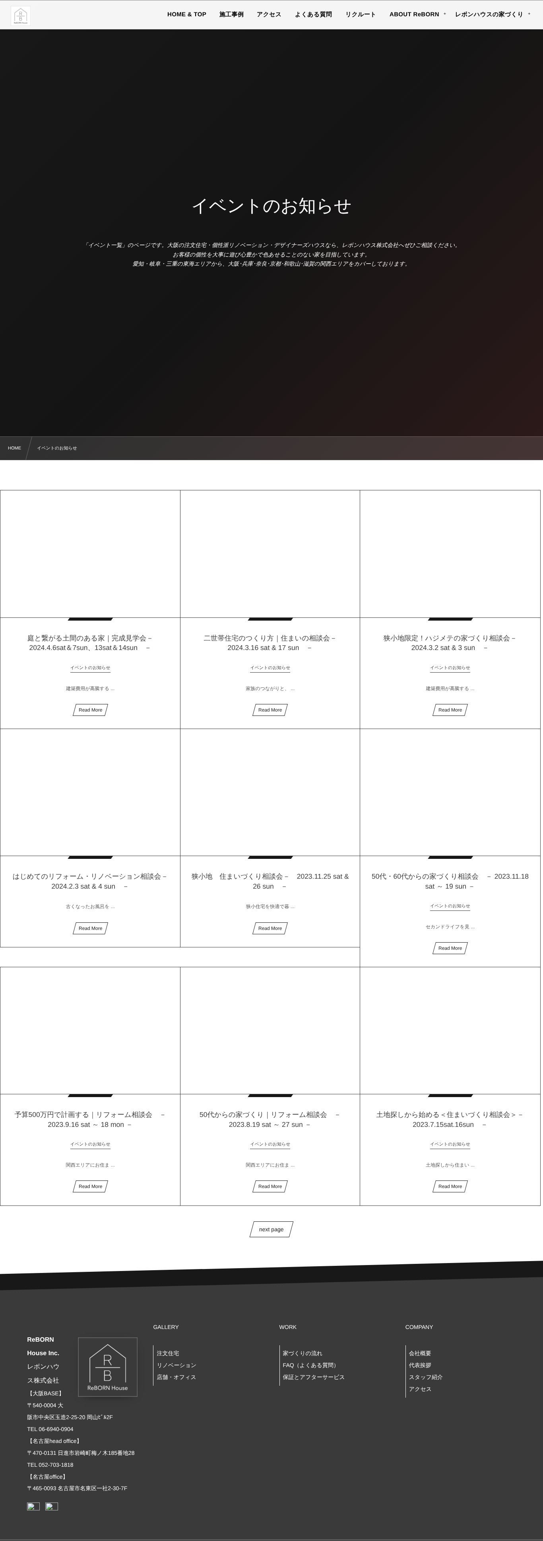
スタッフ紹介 (426, 1377)
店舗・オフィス (176, 1377)
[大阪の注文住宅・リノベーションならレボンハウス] (21, 16)
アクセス (420, 1389)
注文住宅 (168, 1353)
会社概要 (420, 1353)
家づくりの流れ (303, 1353)
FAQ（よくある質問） (311, 1365)
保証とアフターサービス (314, 1377)
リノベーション (176, 1365)
